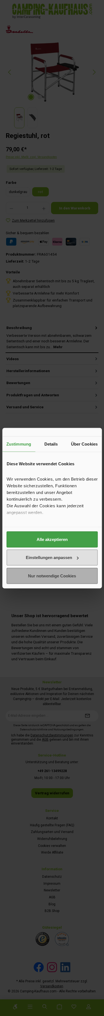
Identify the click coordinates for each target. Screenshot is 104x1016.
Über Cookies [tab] (84, 443)
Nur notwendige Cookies (52, 575)
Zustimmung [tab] (18, 443)
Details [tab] (51, 443)
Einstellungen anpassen (49, 557)
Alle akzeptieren (52, 539)
